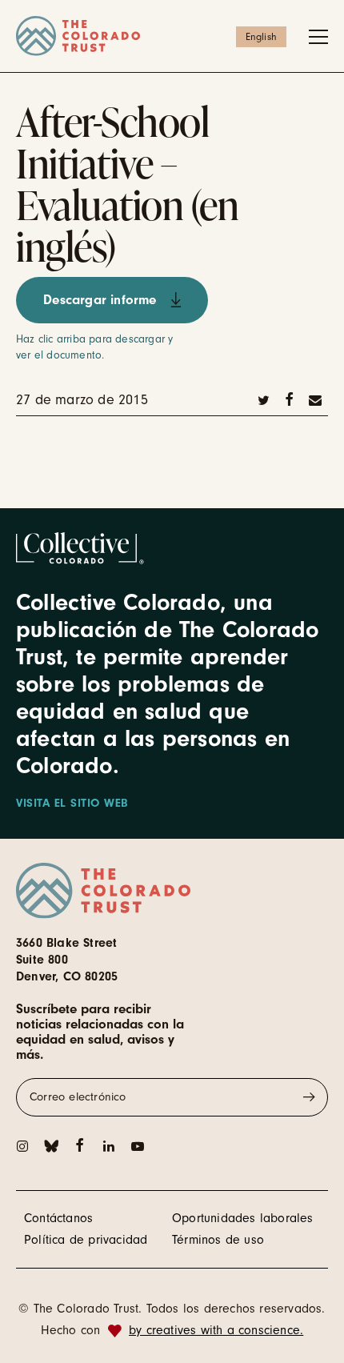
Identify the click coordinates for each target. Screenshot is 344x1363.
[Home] (172, 36)
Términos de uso (218, 1240)
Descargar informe (99, 299)
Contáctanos (58, 1218)
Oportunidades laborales (243, 1218)
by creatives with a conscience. (216, 1330)
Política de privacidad (85, 1240)
